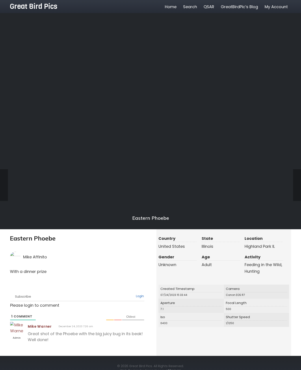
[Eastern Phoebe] (150, 115)
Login (139, 296)
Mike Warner (40, 326)
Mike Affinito (35, 257)
